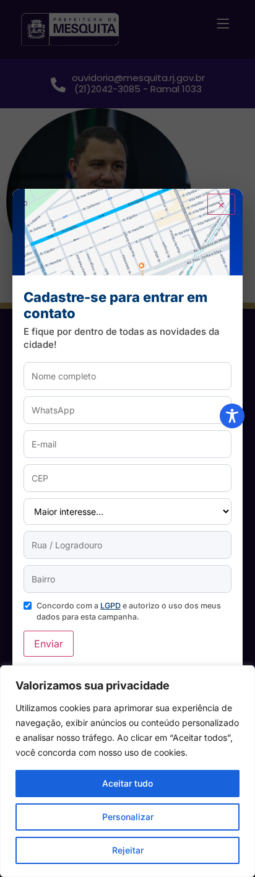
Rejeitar (128, 850)
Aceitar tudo (127, 783)
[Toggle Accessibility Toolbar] (232, 416)
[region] (127, 771)
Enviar (48, 643)
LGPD (110, 605)
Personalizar (127, 816)
